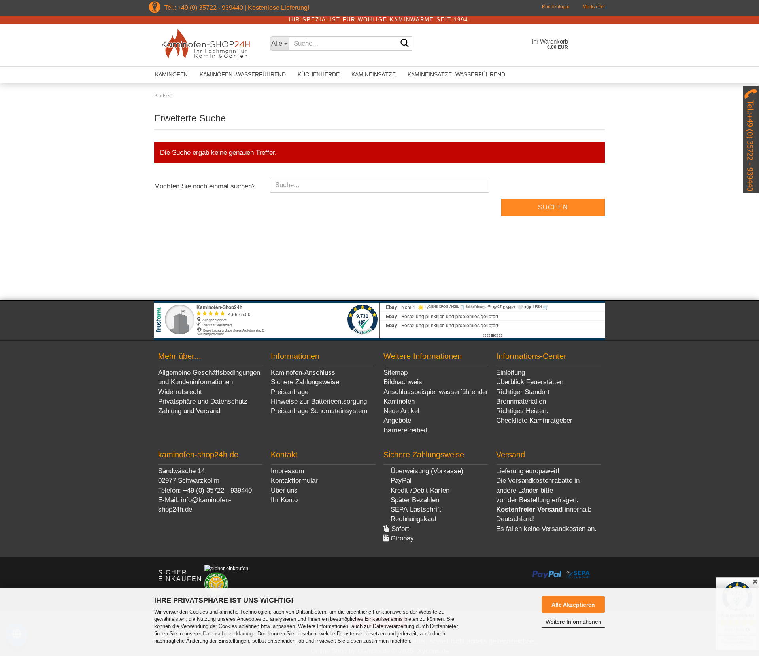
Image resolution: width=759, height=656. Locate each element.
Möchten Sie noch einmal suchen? (204, 186)
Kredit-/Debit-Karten (419, 490)
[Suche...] (404, 44)
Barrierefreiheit (405, 430)
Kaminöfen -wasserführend (243, 74)
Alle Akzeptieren (573, 604)
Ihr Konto (284, 500)
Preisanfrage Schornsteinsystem (319, 411)
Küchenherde (319, 74)
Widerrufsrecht (180, 392)
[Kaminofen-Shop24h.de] (206, 45)
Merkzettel (593, 6)
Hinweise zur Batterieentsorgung (319, 401)
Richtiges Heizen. (522, 411)
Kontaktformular (294, 480)
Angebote (397, 420)
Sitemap (395, 372)
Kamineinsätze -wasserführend (456, 74)
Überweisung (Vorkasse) (426, 471)
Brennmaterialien (521, 401)
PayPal (400, 480)
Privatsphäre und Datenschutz (202, 401)
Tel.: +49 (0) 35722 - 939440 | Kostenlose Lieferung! (236, 7)
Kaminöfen (171, 74)
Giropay (401, 538)
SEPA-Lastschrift (415, 509)
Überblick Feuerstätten (529, 382)
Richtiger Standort (522, 392)
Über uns (284, 490)
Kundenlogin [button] (555, 6)
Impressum (287, 471)
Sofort (399, 529)
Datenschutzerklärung (228, 634)
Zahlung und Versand (189, 411)
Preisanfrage (289, 392)
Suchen (553, 207)
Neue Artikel (401, 411)
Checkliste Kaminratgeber (534, 420)
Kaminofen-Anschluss (303, 372)
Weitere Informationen (573, 621)
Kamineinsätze (373, 74)
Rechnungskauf (412, 519)
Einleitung (510, 372)
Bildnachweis (402, 382)
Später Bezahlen (414, 500)
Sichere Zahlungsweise (305, 382)
